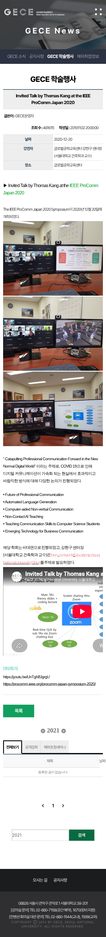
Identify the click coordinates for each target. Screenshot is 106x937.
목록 (19, 711)
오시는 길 (40, 880)
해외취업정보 (88, 56)
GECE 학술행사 (60, 56)
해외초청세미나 (55, 747)
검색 (81, 835)
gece (40, 12)
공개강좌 (31, 747)
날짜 (102, 761)
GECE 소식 (16, 56)
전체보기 (12, 747)
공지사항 (36, 56)
